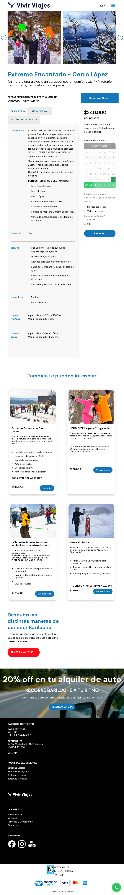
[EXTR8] (89, 37)
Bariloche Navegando (18, 771)
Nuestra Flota (15, 814)
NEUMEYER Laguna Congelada (89, 428)
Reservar (100, 233)
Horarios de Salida (94, 216)
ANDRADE (68, 891)
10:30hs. (90, 219)
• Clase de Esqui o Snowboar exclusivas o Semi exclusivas (30, 544)
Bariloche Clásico (16, 767)
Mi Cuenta (13, 818)
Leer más (46, 488)
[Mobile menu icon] (113, 5)
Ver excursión (103, 470)
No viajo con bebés (96, 206)
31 (91, 185)
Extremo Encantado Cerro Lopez (28, 430)
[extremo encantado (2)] (34, 37)
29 (113, 179)
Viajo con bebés (94, 211)
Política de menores (95, 194)
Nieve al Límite (79, 542)
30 (86, 185)
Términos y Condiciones (20, 821)
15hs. (89, 224)
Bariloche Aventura (17, 778)
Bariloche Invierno (17, 775)
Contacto (13, 825)
